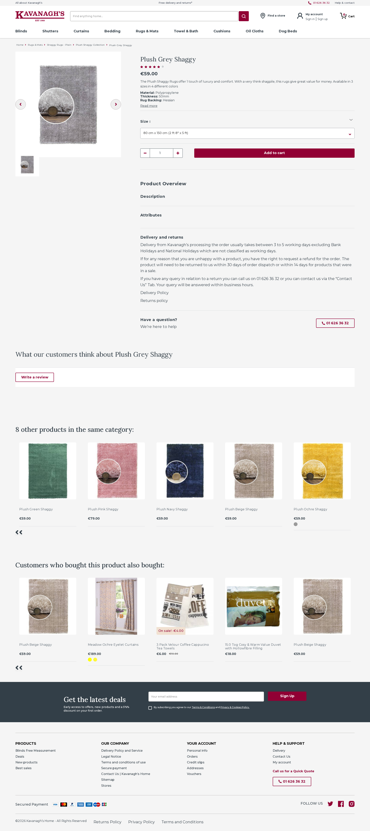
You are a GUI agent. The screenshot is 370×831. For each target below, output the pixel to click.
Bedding (112, 31)
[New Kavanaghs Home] (39, 17)
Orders (192, 756)
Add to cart (274, 153)
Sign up (323, 19)
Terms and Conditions (182, 822)
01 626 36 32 (268, 278)
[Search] (244, 16)
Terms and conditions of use (123, 762)
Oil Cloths (254, 31)
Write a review (34, 377)
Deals (19, 756)
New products (26, 762)
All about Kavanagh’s (28, 2)
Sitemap (107, 780)
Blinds (21, 31)
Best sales (23, 768)
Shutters (50, 31)
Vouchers (194, 774)
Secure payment (114, 768)
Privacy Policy (141, 822)
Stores (106, 785)
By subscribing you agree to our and (202, 707)
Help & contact (345, 2)
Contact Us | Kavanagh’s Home (125, 774)
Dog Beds (288, 31)
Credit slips (195, 762)
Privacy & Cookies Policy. (235, 707)
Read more (148, 106)
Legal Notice (111, 756)
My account (282, 762)
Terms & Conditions (203, 707)
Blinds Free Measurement (35, 750)
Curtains (81, 31)
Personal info (197, 750)
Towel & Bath (186, 31)
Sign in (310, 19)
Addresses (195, 768)
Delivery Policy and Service (122, 750)
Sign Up (287, 696)
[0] (150, 66)
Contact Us (281, 756)
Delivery (279, 750)
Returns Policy (107, 822)
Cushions (222, 31)
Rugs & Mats (147, 31)
